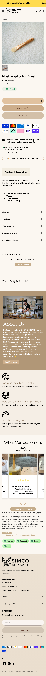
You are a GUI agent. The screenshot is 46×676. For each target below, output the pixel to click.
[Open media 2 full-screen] (5, 68)
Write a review (23, 264)
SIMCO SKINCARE (16, 671)
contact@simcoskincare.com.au (15, 590)
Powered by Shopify (32, 671)
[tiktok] (14, 663)
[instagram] (9, 663)
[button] (3, 11)
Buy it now (23, 115)
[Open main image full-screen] (23, 43)
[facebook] (4, 663)
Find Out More (11, 362)
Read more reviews (23, 509)
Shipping (5, 83)
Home (4, 20)
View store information (11, 153)
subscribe (21, 630)
